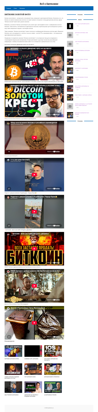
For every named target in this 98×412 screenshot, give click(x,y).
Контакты (22, 8)
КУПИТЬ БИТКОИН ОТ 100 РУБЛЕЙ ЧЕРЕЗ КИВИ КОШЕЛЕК (83, 104)
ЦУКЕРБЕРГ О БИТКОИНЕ (81, 68)
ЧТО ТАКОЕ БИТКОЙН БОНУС (82, 23)
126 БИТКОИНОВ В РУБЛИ (81, 77)
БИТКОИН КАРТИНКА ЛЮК (81, 32)
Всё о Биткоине (49, 3)
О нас (15, 8)
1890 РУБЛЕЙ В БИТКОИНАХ (82, 41)
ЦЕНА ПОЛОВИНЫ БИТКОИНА (82, 50)
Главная (9, 8)
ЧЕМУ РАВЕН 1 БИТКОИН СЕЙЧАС (83, 95)
